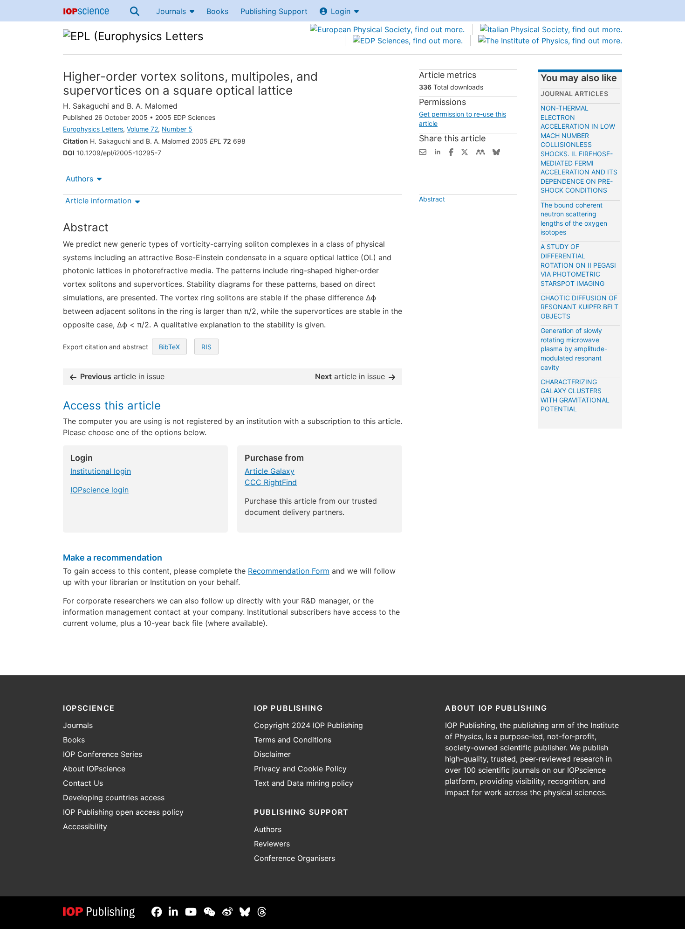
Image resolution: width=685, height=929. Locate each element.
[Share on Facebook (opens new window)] (451, 151)
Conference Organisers (294, 858)
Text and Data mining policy (303, 783)
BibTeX (169, 347)
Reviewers (272, 843)
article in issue (122, 376)
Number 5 (177, 129)
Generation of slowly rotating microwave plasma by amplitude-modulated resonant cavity (574, 348)
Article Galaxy (270, 471)
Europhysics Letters (93, 129)
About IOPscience (94, 768)
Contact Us (83, 783)
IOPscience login (99, 489)
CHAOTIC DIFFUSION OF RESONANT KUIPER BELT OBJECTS (579, 307)
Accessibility (85, 826)
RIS (206, 347)
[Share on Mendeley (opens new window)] (480, 151)
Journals (171, 11)
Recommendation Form (288, 570)
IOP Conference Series (102, 754)
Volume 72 (142, 129)
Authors (79, 178)
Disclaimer (272, 754)
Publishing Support (274, 11)
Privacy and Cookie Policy (300, 768)
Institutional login (100, 471)
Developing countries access (113, 797)
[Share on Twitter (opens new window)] (464, 151)
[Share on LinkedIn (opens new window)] (437, 151)
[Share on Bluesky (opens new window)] (496, 151)
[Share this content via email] (422, 151)
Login (340, 11)
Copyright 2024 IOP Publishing (308, 725)
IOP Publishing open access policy (123, 812)
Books (217, 11)
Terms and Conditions (292, 739)
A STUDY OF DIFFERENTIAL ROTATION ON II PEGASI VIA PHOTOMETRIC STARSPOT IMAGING (578, 265)
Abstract (432, 199)
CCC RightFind (271, 482)
